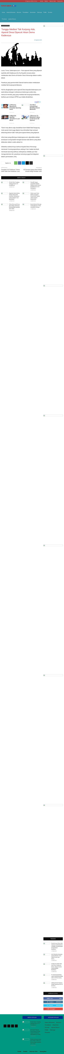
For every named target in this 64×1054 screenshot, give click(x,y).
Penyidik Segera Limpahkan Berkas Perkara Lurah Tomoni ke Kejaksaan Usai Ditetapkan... (35, 185)
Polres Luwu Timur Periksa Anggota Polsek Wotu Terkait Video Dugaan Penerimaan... (35, 196)
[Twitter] (16, 1026)
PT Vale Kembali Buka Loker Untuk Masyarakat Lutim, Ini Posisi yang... (57, 976)
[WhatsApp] (15, 163)
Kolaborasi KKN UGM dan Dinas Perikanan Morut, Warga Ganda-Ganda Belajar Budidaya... (56, 966)
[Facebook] (19, 163)
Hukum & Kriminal (10, 12)
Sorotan (50, 12)
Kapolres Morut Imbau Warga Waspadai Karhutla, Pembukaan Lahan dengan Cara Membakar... (14, 196)
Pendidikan (25, 12)
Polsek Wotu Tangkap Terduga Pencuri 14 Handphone (14, 184)
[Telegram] (23, 163)
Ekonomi (19, 12)
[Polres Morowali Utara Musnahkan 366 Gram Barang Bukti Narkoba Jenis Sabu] (4, 205)
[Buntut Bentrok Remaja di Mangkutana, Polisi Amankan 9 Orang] (26, 205)
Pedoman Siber (53, 1)
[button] (61, 5)
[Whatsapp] (5, 1026)
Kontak (41, 1)
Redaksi (46, 1)
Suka (60, 998)
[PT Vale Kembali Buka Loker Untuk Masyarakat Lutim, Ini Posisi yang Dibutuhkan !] (46, 976)
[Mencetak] (31, 163)
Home (3, 12)
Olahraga (39, 12)
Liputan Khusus (12, 19)
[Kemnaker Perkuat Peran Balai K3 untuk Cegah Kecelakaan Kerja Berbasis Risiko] (25, 1031)
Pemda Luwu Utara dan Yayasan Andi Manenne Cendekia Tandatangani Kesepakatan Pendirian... (57, 946)
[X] (27, 163)
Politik (44, 12)
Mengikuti (59, 1002)
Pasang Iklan (60, 1)
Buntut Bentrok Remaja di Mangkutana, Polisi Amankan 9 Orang (35, 206)
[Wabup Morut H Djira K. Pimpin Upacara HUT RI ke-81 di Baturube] (46, 984)
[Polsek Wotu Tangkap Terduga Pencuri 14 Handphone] (4, 183)
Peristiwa (4, 19)
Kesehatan (33, 12)
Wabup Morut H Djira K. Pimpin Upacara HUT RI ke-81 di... (57, 984)
